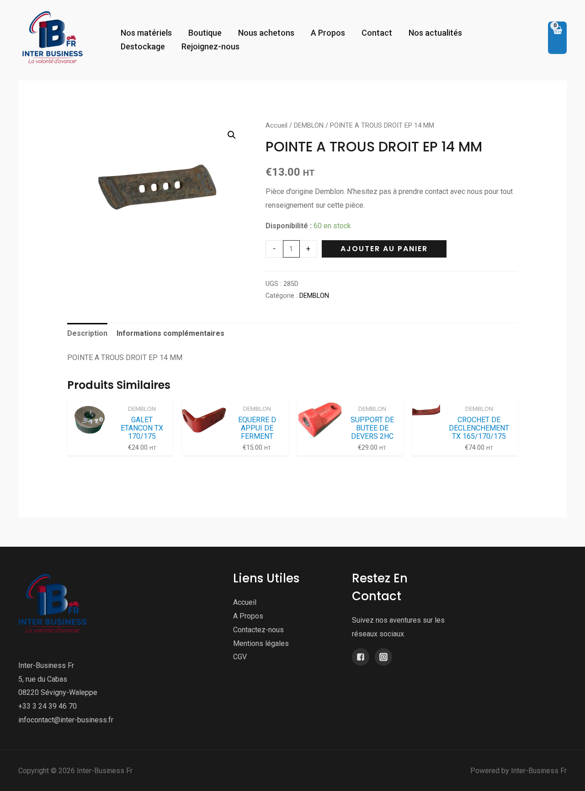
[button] (231, 135)
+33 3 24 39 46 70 (47, 706)
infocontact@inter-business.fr (65, 720)
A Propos (248, 616)
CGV (240, 656)
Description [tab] (87, 333)
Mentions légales (261, 643)
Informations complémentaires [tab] (170, 333)
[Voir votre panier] (557, 38)
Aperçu (89, 447)
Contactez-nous (258, 629)
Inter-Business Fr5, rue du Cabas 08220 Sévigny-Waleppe (57, 679)
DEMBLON (309, 125)
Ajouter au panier (384, 248)
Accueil (276, 125)
